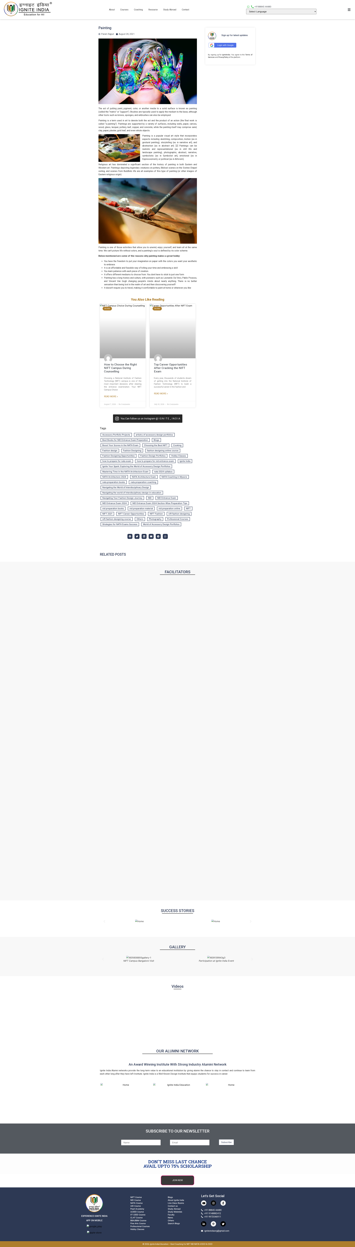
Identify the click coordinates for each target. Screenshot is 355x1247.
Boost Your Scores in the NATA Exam (120, 445)
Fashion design (109, 450)
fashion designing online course (162, 450)
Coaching (138, 9)
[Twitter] (223, 1223)
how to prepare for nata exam (116, 461)
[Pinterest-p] (213, 1223)
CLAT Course (136, 1217)
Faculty (171, 1214)
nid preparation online (169, 508)
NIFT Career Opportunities (131, 514)
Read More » (111, 396)
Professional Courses (177, 519)
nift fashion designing (179, 514)
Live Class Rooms (176, 1203)
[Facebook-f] (223, 1203)
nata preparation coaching (143, 482)
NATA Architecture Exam (144, 477)
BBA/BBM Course (138, 1220)
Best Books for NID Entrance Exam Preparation (125, 440)
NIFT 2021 (107, 514)
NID (150, 498)
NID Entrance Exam (166, 498)
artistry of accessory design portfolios (154, 435)
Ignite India (185, 461)
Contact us (173, 1206)
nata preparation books (113, 482)
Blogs (156, 440)
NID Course (135, 1200)
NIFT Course (136, 1197)
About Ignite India (176, 1200)
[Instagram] (213, 1203)
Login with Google (225, 45)
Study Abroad (169, 9)
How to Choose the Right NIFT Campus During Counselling (120, 368)
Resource (153, 9)
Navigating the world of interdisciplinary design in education (131, 492)
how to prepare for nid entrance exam (155, 461)
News (170, 1217)
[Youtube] (203, 1203)
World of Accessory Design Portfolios (161, 524)
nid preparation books (113, 508)
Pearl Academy (137, 1209)
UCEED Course (137, 1212)
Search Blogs (174, 1223)
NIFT (188, 508)
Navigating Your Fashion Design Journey (122, 498)
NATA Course (136, 1203)
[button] (112, 10)
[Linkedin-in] (203, 1223)
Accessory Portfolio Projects (116, 435)
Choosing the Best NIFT (156, 445)
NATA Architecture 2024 (114, 477)
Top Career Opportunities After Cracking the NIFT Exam (170, 368)
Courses (124, 9)
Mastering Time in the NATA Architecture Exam (125, 471)
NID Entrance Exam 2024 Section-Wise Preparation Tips (159, 503)
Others (140, 519)
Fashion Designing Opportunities (118, 456)
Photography (155, 519)
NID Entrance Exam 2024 (114, 503)
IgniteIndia (226, 55)
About (112, 9)
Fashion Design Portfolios (153, 456)
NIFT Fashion (156, 514)
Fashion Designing (132, 450)
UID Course (135, 1206)
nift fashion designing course (116, 519)
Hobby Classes (178, 456)
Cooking (177, 445)
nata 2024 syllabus (163, 471)
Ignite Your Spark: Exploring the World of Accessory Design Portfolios (136, 466)
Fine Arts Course (138, 1223)
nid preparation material (141, 508)
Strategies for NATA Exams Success (119, 524)
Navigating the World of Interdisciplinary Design (125, 487)
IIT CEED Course (137, 1214)
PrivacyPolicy (223, 57)
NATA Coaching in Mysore (174, 477)
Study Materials (175, 1212)
